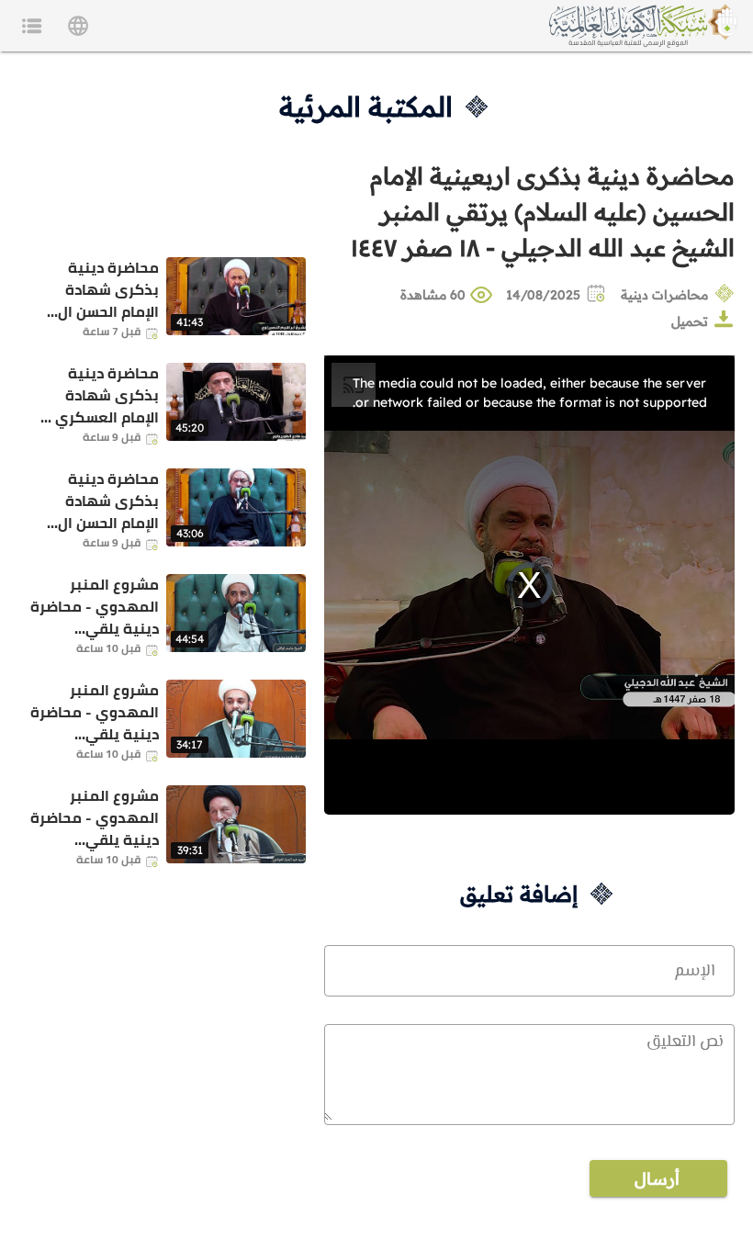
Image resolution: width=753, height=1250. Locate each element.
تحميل (689, 321)
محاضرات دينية (664, 295)
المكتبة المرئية (366, 106)
